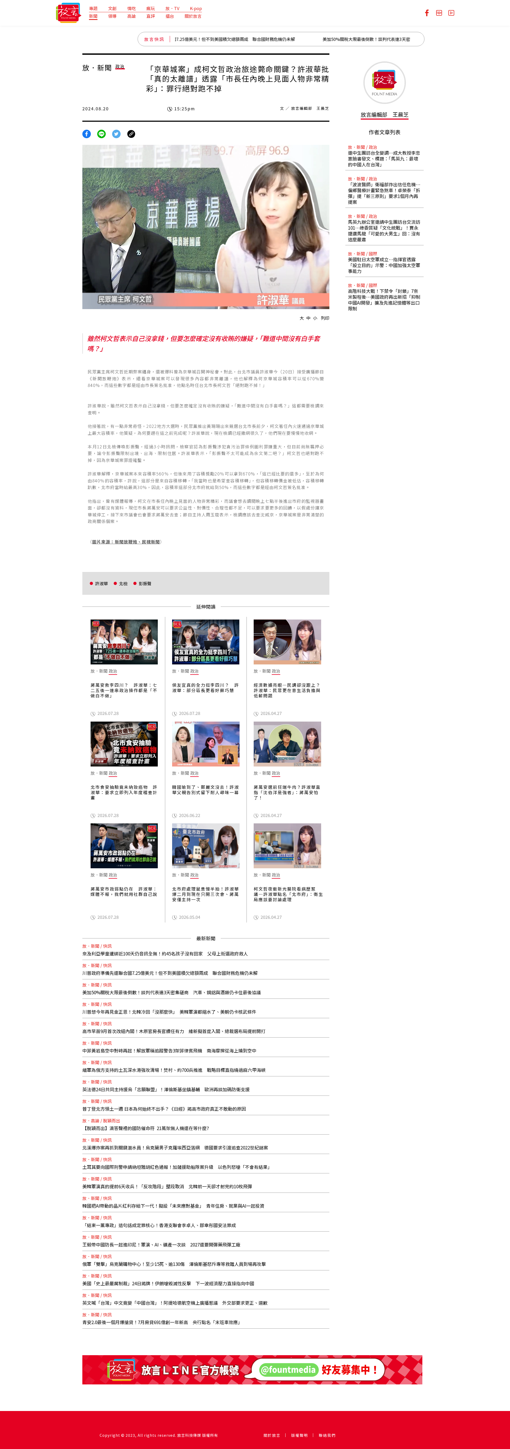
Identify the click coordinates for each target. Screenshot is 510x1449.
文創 (112, 8)
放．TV (172, 8)
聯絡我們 (327, 1435)
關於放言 (193, 16)
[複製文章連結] (131, 133)
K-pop (196, 8)
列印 (325, 318)
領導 (112, 16)
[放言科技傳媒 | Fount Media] (69, 12)
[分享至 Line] (101, 133)
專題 (93, 8)
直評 (150, 16)
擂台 (169, 16)
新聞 (93, 16)
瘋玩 (150, 8)
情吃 (131, 8)
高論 (131, 16)
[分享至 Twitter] (116, 133)
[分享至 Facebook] (86, 133)
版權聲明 (299, 1435)
